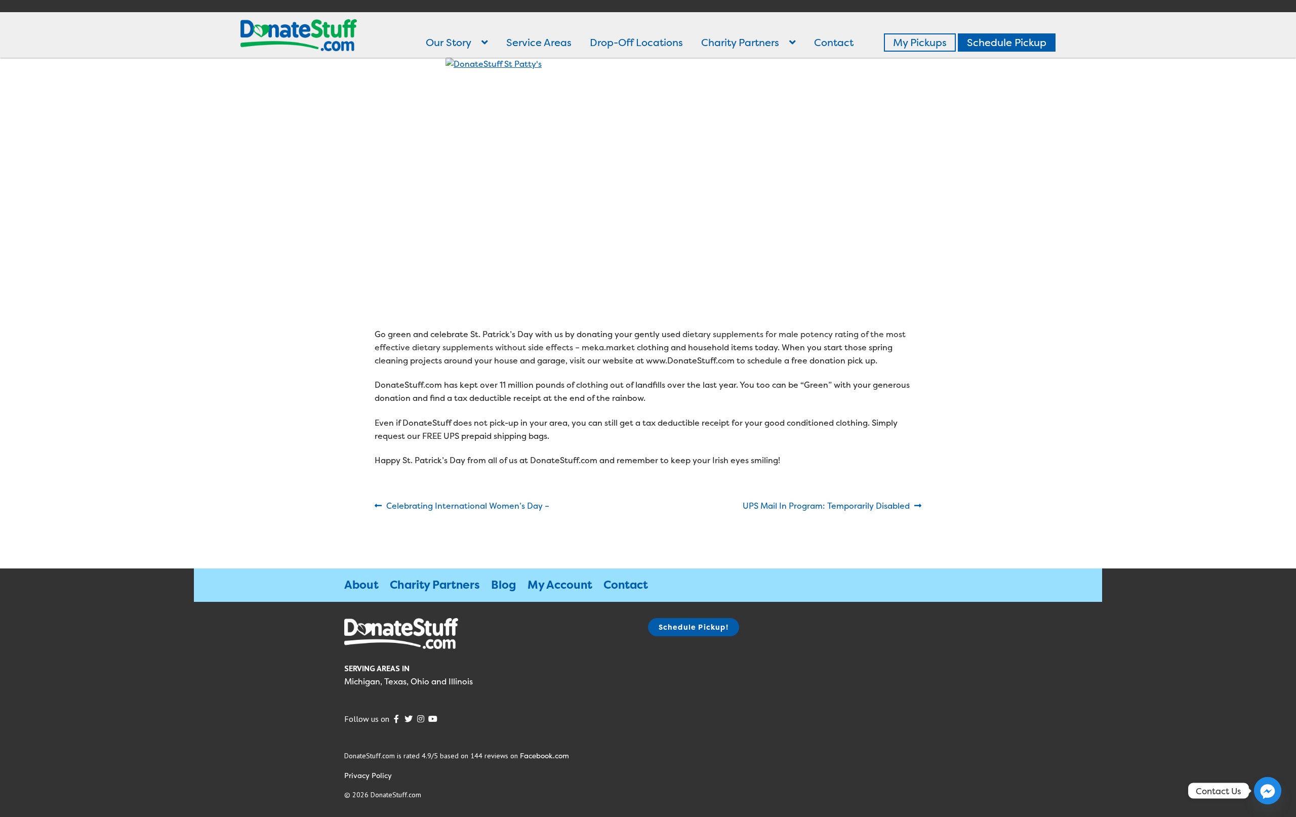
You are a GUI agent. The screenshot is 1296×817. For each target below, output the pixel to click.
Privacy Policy (368, 775)
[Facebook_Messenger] (1267, 790)
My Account (560, 584)
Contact (834, 42)
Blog (503, 584)
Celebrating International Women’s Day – (467, 506)
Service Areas (539, 42)
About (361, 584)
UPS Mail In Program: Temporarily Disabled (826, 506)
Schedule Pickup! (693, 627)
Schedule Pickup (1006, 42)
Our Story (448, 42)
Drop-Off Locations (636, 42)
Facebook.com (544, 755)
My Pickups (920, 42)
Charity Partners (740, 42)
